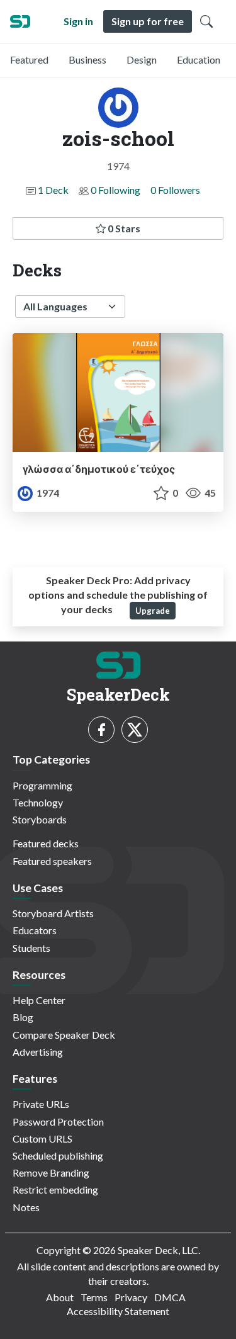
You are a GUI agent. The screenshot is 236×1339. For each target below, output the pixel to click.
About (60, 1297)
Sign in (78, 21)
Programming (42, 785)
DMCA (170, 1297)
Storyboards (40, 819)
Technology (38, 802)
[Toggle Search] (206, 21)
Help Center (39, 1000)
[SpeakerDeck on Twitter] (134, 729)
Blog (23, 1017)
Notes (26, 1207)
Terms (94, 1297)
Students (31, 948)
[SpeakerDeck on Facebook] (101, 729)
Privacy (131, 1297)
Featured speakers (52, 861)
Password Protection (58, 1121)
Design (141, 59)
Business (87, 59)
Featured (29, 59)
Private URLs (41, 1104)
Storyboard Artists (53, 913)
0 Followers (175, 190)
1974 (47, 493)
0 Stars (123, 228)
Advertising (38, 1052)
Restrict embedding (55, 1189)
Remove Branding (51, 1172)
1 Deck (53, 190)
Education (198, 59)
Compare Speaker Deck (64, 1035)
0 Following (115, 190)
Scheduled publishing (58, 1155)
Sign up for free (147, 21)
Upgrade (152, 611)
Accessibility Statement (118, 1311)
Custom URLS (42, 1138)
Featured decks (46, 843)
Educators (35, 930)
